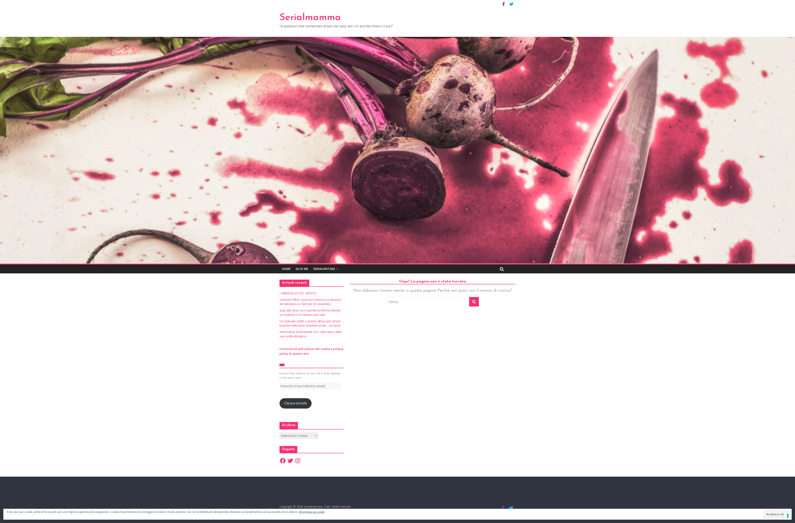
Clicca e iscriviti (295, 403)
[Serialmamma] (397, 39)
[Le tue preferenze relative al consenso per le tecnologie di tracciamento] (788, 516)
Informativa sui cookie (312, 512)
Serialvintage (324, 269)
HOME (286, 269)
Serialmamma (310, 18)
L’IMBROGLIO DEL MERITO (298, 293)
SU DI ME (302, 269)
